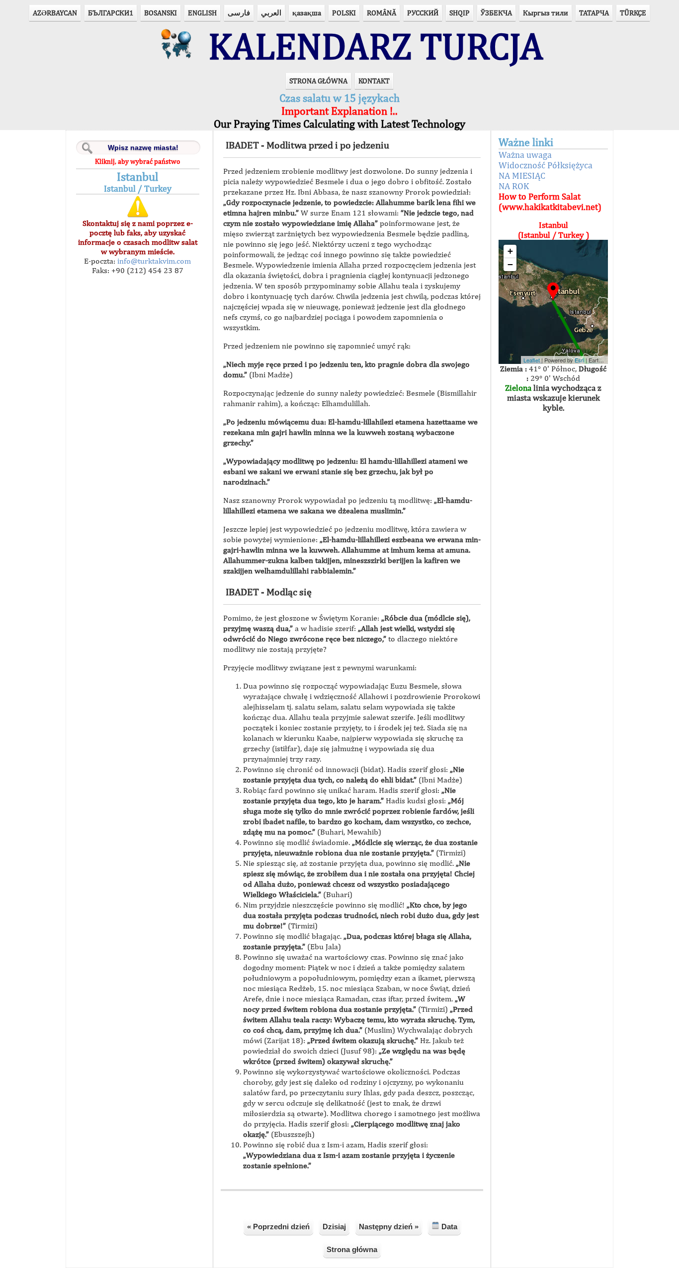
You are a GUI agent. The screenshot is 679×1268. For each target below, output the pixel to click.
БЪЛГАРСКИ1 (110, 12)
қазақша (306, 12)
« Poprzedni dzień (278, 1226)
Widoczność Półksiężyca (546, 165)
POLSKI (344, 12)
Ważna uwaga (525, 154)
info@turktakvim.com (153, 261)
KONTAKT (374, 80)
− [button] (510, 264)
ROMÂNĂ (381, 12)
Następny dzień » (389, 1226)
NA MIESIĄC (522, 175)
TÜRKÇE (633, 12)
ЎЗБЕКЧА (496, 12)
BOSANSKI (160, 12)
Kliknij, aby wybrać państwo (137, 161)
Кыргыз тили (545, 12)
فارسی (239, 12)
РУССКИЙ (422, 12)
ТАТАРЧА (594, 12)
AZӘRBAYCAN (55, 12)
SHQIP (459, 12)
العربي (271, 12)
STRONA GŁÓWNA (318, 80)
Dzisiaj (334, 1226)
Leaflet (531, 360)
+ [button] (510, 251)
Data (448, 1226)
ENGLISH (202, 12)
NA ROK (514, 186)
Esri (579, 360)
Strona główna (352, 1249)
